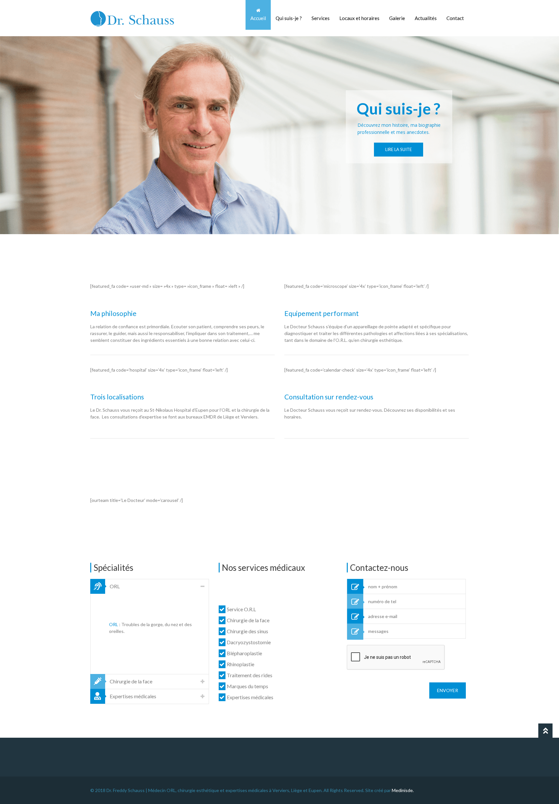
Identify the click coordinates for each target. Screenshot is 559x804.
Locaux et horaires (359, 18)
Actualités (426, 18)
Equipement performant (321, 313)
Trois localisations (117, 397)
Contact (455, 18)
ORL (113, 624)
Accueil (258, 18)
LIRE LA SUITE (398, 149)
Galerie (397, 18)
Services (321, 18)
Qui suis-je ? (289, 18)
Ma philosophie (113, 313)
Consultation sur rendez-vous (328, 397)
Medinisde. (403, 790)
